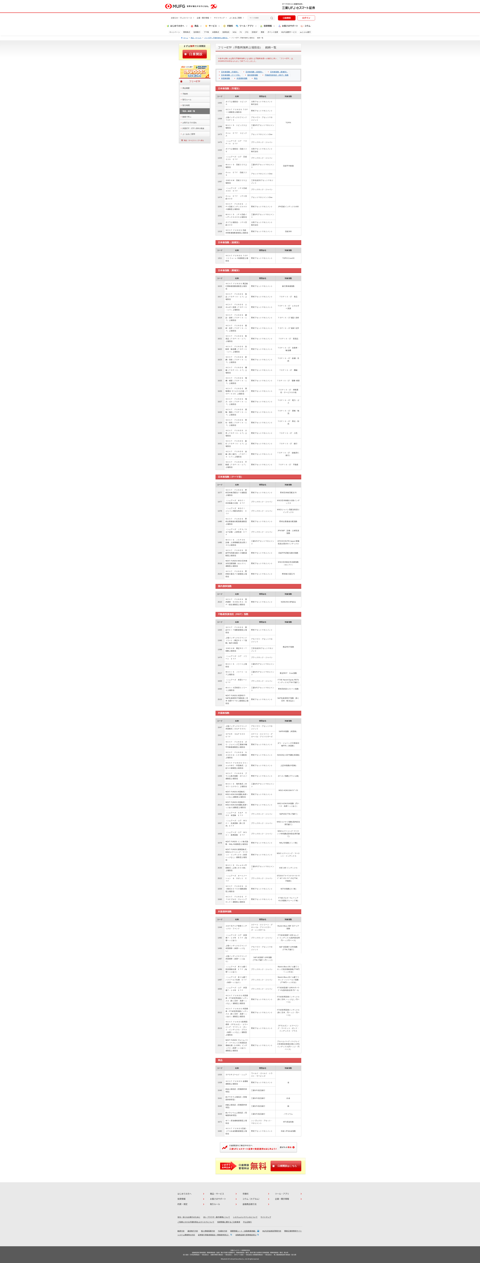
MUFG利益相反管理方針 (271, 1231)
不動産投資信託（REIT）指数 (276, 75)
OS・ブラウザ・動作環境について (216, 1217)
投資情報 (182, 1199)
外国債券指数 (242, 78)
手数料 (230, 26)
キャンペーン (174, 32)
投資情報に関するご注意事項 (228, 1222)
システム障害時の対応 (186, 1235)
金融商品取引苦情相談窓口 (245, 1235)
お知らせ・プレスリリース (181, 18)
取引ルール (215, 1204)
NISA (234, 32)
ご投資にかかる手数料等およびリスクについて (196, 1222)
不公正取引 (247, 1222)
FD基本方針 (222, 1231)
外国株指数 (225, 78)
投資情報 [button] (268, 26)
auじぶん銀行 (305, 32)
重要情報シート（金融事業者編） (243, 1231)
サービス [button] (213, 26)
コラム (307, 26)
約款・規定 (183, 1204)
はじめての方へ (185, 1194)
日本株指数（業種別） (279, 72)
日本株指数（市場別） (230, 72)
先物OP (255, 32)
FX (241, 32)
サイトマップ (219, 18)
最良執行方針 (193, 1231)
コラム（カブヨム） (251, 1199)
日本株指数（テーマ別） (231, 75)
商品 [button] (196, 26)
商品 (256, 78)
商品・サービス (196, 38)
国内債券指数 (252, 75)
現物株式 (186, 32)
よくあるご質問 (235, 18)
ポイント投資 (273, 32)
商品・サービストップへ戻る (194, 140)
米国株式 (215, 32)
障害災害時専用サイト (293, 1231)
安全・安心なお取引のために (189, 1217)
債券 (262, 32)
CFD (246, 32)
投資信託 (225, 32)
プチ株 (206, 32)
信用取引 (196, 32)
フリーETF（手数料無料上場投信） (216, 38)
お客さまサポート (290, 26)
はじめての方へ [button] (177, 26)
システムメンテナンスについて (245, 1217)
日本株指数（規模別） (255, 72)
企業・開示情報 (203, 18)
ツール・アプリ (282, 1194)
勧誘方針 (181, 1231)
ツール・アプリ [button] (247, 26)
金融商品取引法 (249, 1204)
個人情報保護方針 (208, 1231)
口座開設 (287, 18)
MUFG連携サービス (289, 32)
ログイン (306, 18)
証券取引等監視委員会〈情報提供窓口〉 (214, 1235)
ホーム (185, 38)
